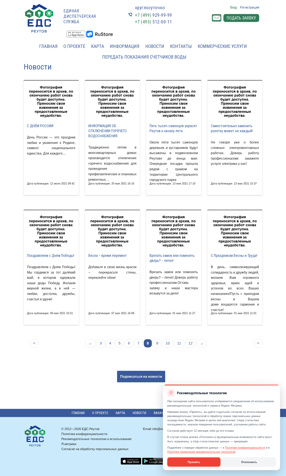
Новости (154, 46)
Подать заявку (241, 17)
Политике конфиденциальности (245, 447)
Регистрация (249, 7)
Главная (48, 46)
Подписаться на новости (141, 376)
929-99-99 (153, 15)
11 (179, 343)
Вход (233, 7)
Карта (97, 46)
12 (190, 343)
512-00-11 (153, 22)
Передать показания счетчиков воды (144, 57)
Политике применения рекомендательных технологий (201, 451)
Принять (194, 462)
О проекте (74, 46)
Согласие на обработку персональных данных (95, 449)
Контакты (181, 46)
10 (168, 343)
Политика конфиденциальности (84, 434)
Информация (124, 46)
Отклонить (249, 462)
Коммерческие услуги (222, 46)
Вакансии (161, 413)
